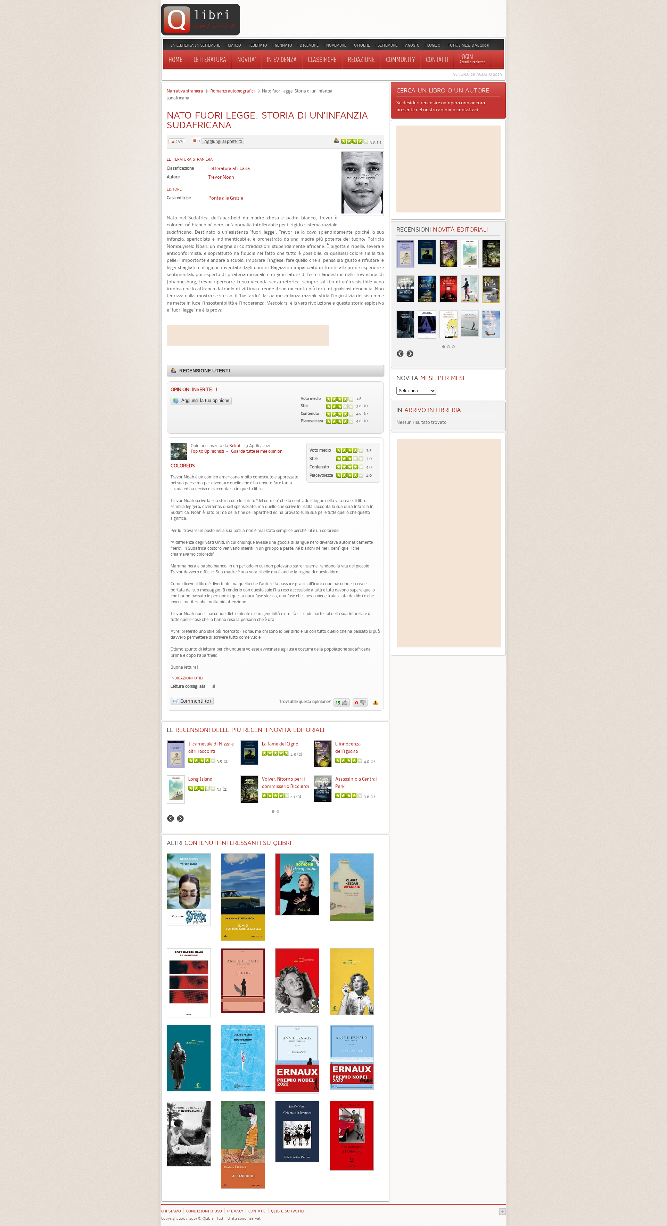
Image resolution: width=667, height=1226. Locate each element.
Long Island (200, 779)
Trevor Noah (221, 177)
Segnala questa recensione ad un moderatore (375, 702)
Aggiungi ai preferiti (223, 141)
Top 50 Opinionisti (207, 451)
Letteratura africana (229, 168)
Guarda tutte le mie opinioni (257, 451)
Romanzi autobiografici (233, 91)
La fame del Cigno (280, 744)
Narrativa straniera (185, 91)
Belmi (234, 446)
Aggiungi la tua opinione (204, 400)
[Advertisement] (248, 335)
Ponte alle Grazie (225, 198)
